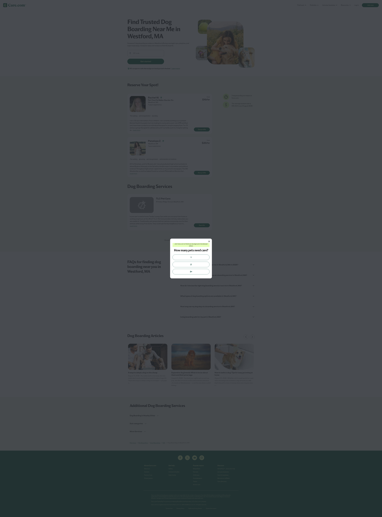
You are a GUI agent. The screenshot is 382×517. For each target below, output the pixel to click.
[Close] (209, 241)
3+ (191, 271)
